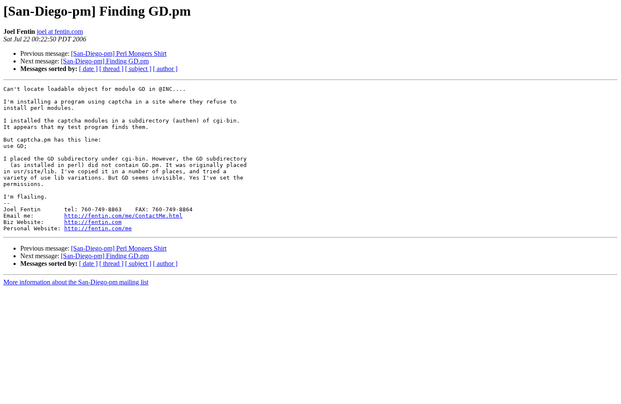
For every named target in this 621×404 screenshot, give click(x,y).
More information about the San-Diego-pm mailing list (75, 282)
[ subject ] (138, 68)
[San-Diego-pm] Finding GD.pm (105, 61)
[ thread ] (111, 68)
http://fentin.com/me (98, 228)
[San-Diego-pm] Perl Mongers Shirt (118, 53)
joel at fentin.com (60, 31)
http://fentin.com (93, 222)
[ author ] (165, 68)
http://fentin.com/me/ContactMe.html (123, 216)
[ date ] (88, 68)
